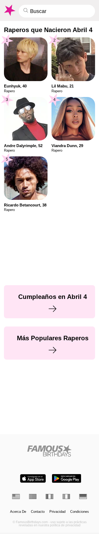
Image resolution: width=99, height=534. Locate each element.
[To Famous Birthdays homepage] (9, 10)
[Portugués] (33, 496)
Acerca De (18, 511)
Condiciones (79, 511)
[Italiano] (66, 496)
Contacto (38, 511)
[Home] (49, 451)
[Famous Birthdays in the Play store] (66, 478)
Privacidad (57, 511)
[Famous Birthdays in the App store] (33, 478)
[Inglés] (16, 496)
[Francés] (49, 496)
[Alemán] (83, 496)
